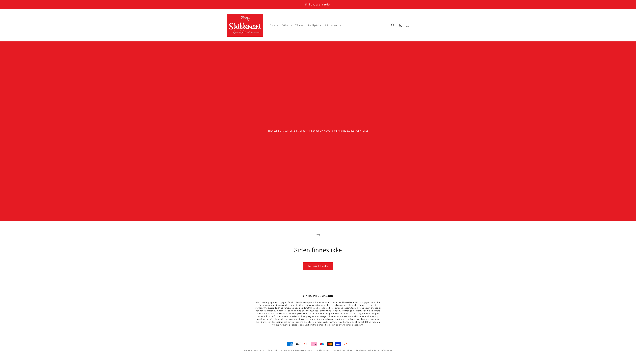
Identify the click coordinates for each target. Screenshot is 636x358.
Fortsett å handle (318, 266)
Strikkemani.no (257, 350)
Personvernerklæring (304, 350)
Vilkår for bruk (323, 350)
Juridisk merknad (363, 350)
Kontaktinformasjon (383, 350)
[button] (274, 25)
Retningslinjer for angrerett (280, 350)
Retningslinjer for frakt (343, 350)
